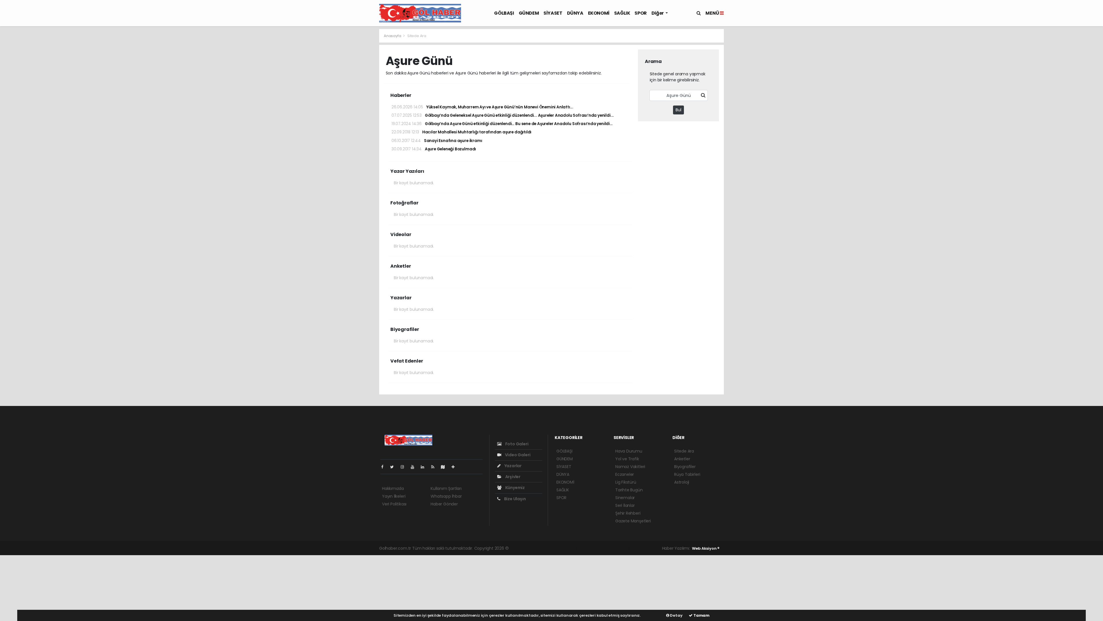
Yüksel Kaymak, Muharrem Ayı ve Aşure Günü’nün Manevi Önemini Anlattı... (482, 107)
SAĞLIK (622, 13)
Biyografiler (685, 466)
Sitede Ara (684, 451)
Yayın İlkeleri (393, 496)
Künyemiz (514, 487)
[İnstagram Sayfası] (405, 467)
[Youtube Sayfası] (415, 467)
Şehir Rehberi (628, 513)
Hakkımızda (393, 488)
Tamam (701, 615)
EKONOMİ (599, 13)
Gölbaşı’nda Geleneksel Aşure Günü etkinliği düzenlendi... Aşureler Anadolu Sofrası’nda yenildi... (503, 115)
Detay (675, 615)
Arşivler (512, 477)
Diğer (658, 13)
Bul (678, 110)
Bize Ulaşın (514, 499)
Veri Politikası (394, 504)
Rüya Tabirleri (687, 474)
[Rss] (435, 467)
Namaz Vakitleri (630, 466)
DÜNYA (575, 13)
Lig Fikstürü (625, 482)
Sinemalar (625, 498)
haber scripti (575, 548)
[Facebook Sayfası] (384, 467)
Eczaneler (624, 474)
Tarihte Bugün (629, 490)
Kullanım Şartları (446, 488)
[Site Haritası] (445, 467)
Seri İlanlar (625, 505)
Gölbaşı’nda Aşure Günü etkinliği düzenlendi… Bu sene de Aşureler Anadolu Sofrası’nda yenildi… (502, 123)
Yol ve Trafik (627, 459)
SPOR (641, 13)
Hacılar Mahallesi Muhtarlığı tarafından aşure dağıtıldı (461, 132)
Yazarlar (513, 466)
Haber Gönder (444, 504)
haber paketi (549, 548)
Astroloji (681, 482)
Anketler (682, 459)
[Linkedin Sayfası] (425, 467)
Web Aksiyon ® (706, 548)
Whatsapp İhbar (446, 496)
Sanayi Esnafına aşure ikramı (437, 140)
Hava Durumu (628, 451)
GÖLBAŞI (504, 13)
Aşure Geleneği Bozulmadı (434, 149)
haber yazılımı (523, 548)
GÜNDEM (529, 13)
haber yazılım (602, 548)
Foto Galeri (516, 444)
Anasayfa (393, 36)
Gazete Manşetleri (633, 521)
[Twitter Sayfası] (394, 467)
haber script (627, 548)
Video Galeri (517, 455)
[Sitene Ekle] (455, 467)
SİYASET (552, 13)
